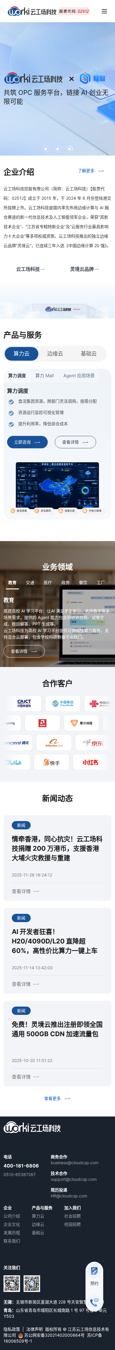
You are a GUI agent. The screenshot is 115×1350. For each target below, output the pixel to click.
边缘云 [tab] (55, 354)
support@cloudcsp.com (74, 1179)
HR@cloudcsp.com (69, 1195)
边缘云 (38, 1224)
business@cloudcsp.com (74, 1162)
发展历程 (12, 1232)
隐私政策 (12, 1329)
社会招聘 (72, 1215)
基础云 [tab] (89, 354)
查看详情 (70, 441)
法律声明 (34, 1329)
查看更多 (52, 1098)
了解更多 (86, 170)
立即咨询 (22, 441)
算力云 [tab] (21, 354)
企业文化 (12, 1224)
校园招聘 (72, 1224)
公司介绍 (12, 1215)
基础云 (38, 1232)
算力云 (38, 1215)
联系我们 (12, 1240)
